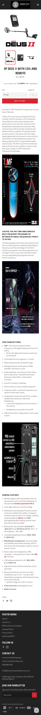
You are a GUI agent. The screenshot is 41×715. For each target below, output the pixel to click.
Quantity (31, 90)
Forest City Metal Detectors (15, 704)
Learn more (33, 84)
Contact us (6, 622)
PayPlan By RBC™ (8, 636)
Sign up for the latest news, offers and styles (19, 690)
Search (4, 619)
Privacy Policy (7, 633)
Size (3, 90)
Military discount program (12, 626)
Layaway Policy (7, 629)
